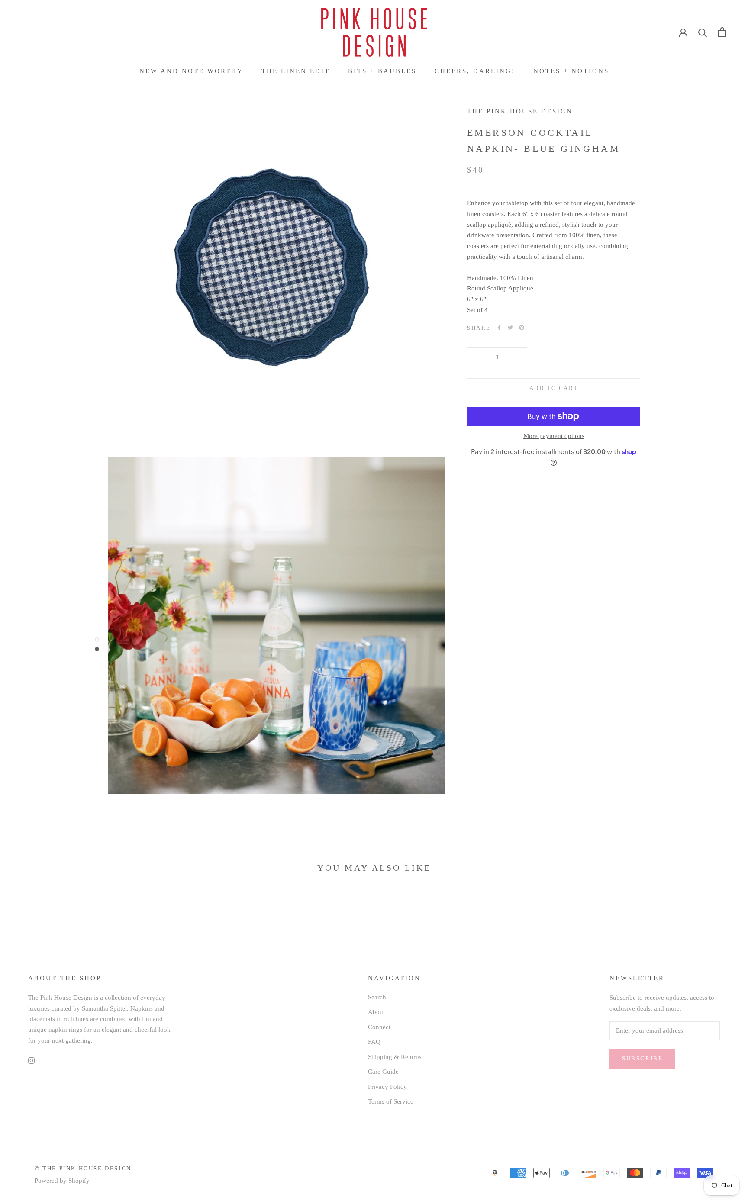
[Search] (702, 32)
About (376, 1011)
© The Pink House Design (83, 1168)
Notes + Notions (571, 71)
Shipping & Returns (395, 1056)
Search (377, 997)
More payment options (553, 435)
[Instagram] (31, 1060)
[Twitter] (510, 327)
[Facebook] (499, 327)
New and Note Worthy (191, 71)
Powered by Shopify (62, 1180)
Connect (379, 1027)
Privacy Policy (387, 1086)
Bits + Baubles (382, 71)
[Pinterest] (521, 327)
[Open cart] (722, 32)
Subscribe (642, 1058)
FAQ (374, 1041)
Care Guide (383, 1071)
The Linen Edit (295, 71)
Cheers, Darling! (475, 71)
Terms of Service (390, 1101)
